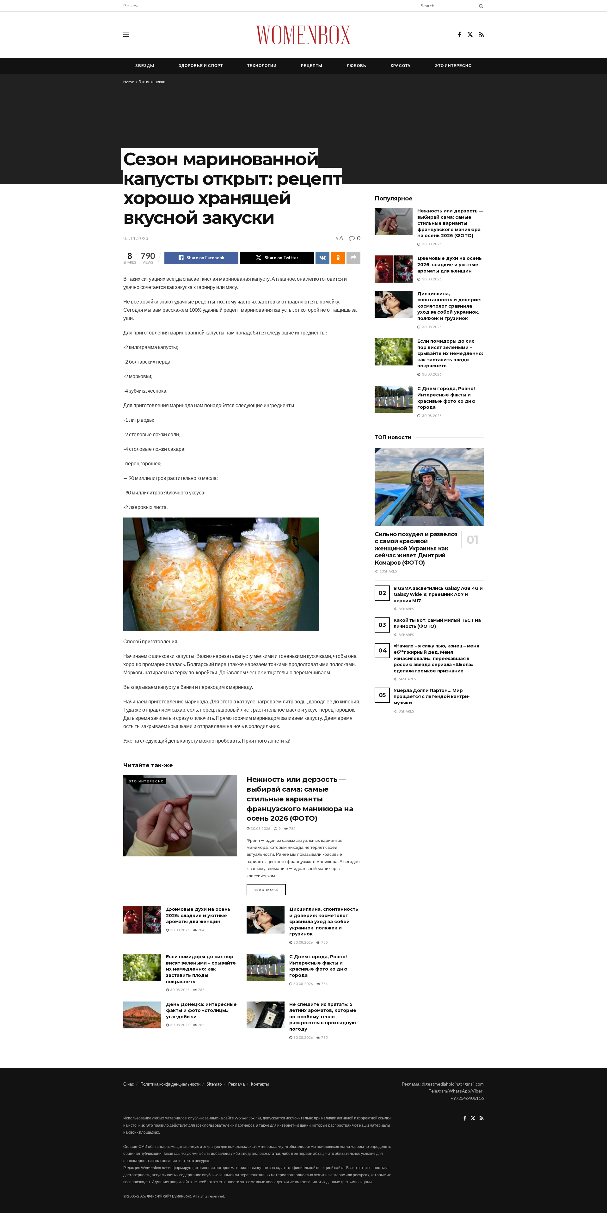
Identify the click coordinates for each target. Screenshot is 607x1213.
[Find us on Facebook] (459, 35)
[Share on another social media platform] (353, 258)
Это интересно (453, 65)
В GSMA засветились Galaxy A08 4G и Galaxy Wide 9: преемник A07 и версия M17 (438, 594)
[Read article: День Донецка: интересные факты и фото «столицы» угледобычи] (142, 1015)
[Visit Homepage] (303, 34)
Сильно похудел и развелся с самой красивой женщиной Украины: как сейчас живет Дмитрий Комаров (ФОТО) (416, 548)
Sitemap (214, 1084)
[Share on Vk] (322, 258)
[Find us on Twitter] (470, 35)
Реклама (130, 5)
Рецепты (311, 65)
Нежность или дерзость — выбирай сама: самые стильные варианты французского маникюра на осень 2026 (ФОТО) (300, 799)
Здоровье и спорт (201, 65)
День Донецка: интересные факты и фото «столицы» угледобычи (201, 1011)
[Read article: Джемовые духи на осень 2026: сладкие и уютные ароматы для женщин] (142, 920)
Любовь (356, 65)
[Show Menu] (126, 35)
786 (201, 1025)
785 (292, 828)
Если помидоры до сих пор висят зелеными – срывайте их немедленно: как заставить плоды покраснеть (201, 969)
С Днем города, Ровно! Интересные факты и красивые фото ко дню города (318, 966)
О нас (128, 1084)
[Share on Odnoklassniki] (338, 258)
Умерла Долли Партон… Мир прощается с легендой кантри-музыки (432, 697)
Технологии (262, 65)
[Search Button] (480, 5)
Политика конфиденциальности (170, 1084)
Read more (270, 889)
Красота (401, 65)
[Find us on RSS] (481, 35)
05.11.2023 (136, 238)
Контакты (260, 1084)
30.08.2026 (260, 828)
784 (201, 930)
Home (128, 81)
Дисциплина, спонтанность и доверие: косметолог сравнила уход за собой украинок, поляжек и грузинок (323, 921)
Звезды (144, 65)
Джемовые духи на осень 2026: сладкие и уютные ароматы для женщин (198, 915)
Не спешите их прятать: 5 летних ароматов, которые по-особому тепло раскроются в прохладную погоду (322, 1017)
